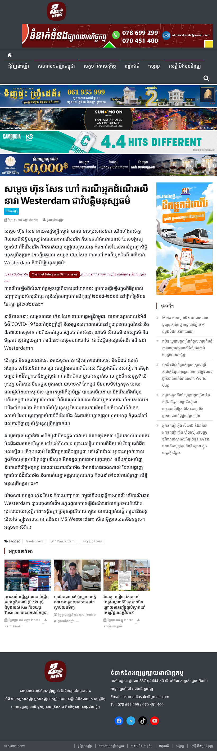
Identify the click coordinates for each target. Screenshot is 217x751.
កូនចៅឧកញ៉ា (66, 621)
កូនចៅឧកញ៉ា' (55, 220)
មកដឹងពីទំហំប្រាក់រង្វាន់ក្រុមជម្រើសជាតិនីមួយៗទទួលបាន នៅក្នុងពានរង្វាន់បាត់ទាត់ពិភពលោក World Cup (187, 375)
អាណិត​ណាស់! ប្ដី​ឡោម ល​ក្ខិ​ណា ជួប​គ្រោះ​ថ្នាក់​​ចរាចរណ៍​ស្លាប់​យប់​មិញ (75, 602)
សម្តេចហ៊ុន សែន (92, 541)
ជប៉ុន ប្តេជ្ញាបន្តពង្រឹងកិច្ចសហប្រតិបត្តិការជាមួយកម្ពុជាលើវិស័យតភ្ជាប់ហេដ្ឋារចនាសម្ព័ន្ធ (187, 348)
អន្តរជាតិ (132, 66)
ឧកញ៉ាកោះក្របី (112, 626)
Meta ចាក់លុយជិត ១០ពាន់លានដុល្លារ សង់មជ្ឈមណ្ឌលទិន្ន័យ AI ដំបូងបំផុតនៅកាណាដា (185, 324)
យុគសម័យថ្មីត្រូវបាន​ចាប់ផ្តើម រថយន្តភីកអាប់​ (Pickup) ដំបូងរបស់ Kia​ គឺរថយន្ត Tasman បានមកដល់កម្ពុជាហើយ (26, 607)
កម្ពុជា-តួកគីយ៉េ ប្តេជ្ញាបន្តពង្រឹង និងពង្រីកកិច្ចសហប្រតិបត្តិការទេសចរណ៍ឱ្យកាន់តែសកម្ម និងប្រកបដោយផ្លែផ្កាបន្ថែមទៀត (186, 405)
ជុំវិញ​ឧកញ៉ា (18, 66)
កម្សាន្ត (154, 66)
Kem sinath (13, 626)
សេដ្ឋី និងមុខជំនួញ (185, 66)
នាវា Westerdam (63, 541)
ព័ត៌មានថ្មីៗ (11, 211)
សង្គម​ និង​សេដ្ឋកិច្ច (100, 66)
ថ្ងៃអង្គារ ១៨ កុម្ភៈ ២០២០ (23, 220)
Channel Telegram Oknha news (55, 274)
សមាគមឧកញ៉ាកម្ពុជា (56, 66)
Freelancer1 (34, 541)
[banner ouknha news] (117, 35)
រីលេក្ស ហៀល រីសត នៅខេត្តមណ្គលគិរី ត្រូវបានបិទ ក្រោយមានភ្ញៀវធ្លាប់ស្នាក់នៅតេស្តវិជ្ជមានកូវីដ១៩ (124, 604)
